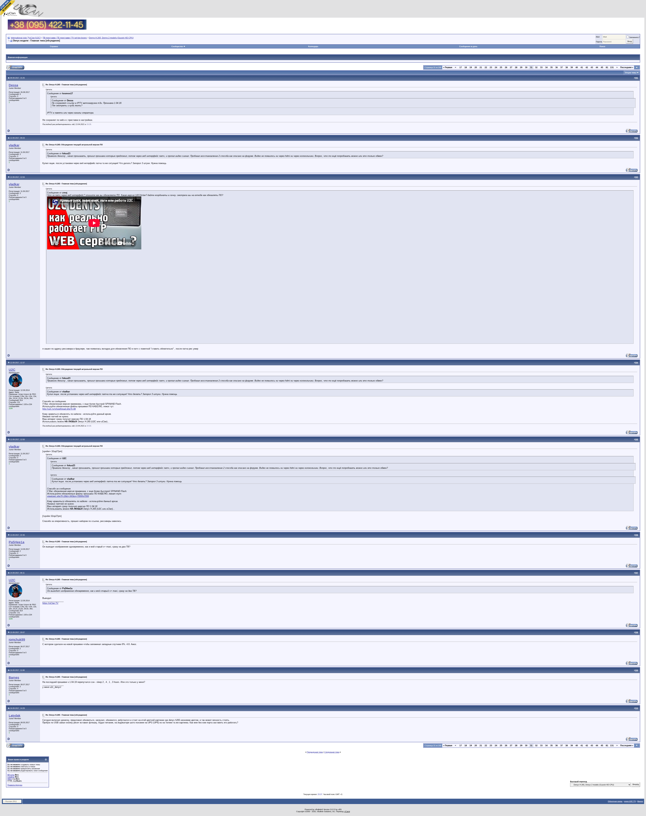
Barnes (14, 677)
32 (536, 67)
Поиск (602, 46)
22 (486, 67)
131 (612, 67)
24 (496, 67)
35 (551, 67)
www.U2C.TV (630, 801)
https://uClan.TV (50, 603)
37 (561, 67)
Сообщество (177, 46)
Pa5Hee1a (16, 542)
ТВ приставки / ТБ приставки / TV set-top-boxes (65, 38)
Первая (447, 67)
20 (476, 67)
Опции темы (630, 73)
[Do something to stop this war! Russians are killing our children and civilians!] (7, 7)
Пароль (599, 42)
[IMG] (9, 779)
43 (592, 67)
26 (506, 67)
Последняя (626, 67)
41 (582, 67)
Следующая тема (331, 752)
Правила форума (14, 785)
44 (597, 67)
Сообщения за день (468, 46)
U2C (12, 370)
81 (607, 67)
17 (460, 67)
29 (521, 67)
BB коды (10, 775)
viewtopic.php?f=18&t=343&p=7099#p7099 (68, 496)
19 (471, 67)
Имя (598, 37)
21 (481, 67)
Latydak (14, 715)
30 (526, 67)
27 (511, 67)
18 (465, 67)
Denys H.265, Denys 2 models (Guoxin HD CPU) (111, 38)
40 (577, 67)
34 (546, 67)
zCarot (347, 811)
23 (491, 67)
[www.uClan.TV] (47, 21)
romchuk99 (17, 639)
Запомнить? (634, 37)
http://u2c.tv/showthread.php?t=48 (59, 409)
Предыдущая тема (315, 752)
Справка (54, 46)
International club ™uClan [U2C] (26, 38)
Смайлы (10, 777)
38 (566, 67)
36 (556, 67)
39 (571, 67)
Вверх (640, 801)
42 (587, 67)
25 (501, 67)
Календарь (313, 46)
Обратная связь (615, 801)
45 (602, 67)
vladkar (14, 145)
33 (541, 67)
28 (516, 67)
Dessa (13, 85)
